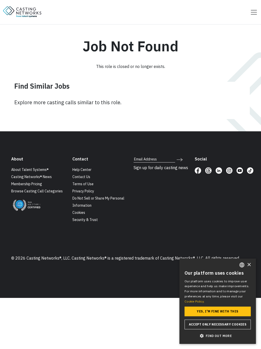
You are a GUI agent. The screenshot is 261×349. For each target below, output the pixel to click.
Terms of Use (83, 184)
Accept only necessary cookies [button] (218, 324)
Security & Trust (85, 219)
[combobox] (241, 264)
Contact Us (81, 177)
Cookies (78, 212)
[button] (218, 336)
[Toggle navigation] (252, 12)
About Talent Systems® (30, 169)
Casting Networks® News (31, 177)
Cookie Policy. (194, 301)
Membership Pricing (26, 184)
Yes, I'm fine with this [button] (217, 311)
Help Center (82, 169)
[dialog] (217, 301)
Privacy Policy (83, 191)
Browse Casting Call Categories (37, 191)
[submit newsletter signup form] (179, 159)
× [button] (249, 265)
